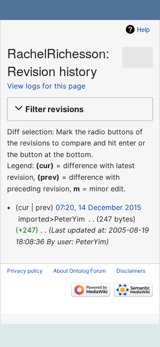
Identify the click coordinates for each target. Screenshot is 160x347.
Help (143, 29)
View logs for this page (46, 85)
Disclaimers (130, 270)
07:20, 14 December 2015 (98, 207)
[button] (78, 109)
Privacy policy (25, 270)
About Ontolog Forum (79, 270)
